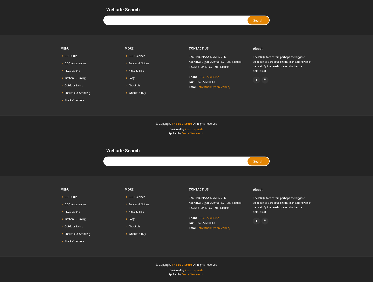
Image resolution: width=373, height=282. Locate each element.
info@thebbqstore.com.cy (214, 87)
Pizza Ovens (72, 70)
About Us (134, 85)
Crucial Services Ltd (193, 133)
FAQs (132, 78)
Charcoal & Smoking (77, 92)
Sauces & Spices (139, 63)
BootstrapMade (194, 129)
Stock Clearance (74, 100)
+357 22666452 (209, 77)
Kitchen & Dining (74, 78)
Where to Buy (137, 92)
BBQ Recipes (137, 56)
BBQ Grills (70, 56)
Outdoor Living (73, 85)
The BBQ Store (182, 123)
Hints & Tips (136, 70)
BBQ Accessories (75, 63)
